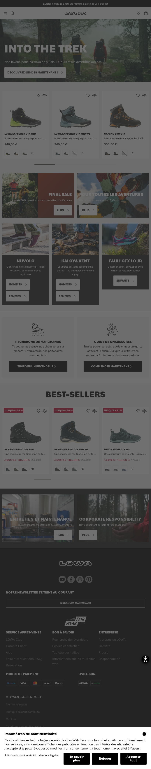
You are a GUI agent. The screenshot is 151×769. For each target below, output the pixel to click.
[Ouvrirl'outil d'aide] (145, 659)
